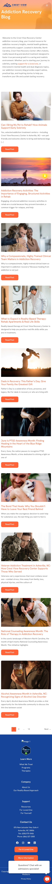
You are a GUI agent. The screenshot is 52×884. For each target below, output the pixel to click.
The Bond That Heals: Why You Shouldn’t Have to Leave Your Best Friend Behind (23, 508)
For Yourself (26, 813)
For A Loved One (26, 849)
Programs (26, 767)
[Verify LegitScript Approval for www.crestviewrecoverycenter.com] (26, 750)
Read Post (9, 150)
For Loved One (26, 810)
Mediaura (26, 874)
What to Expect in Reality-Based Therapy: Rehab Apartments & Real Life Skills (23, 320)
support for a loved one (28, 63)
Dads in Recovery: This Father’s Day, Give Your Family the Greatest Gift (23, 383)
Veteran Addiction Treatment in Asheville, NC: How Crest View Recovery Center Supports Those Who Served (26, 568)
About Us (26, 787)
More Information (26, 858)
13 (29, 729)
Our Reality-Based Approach (26, 790)
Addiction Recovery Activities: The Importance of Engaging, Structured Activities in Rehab (25, 193)
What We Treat (26, 764)
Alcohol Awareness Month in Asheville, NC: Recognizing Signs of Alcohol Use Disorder (24, 695)
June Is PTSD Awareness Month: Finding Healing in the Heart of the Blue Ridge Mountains (22, 443)
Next (47, 729)
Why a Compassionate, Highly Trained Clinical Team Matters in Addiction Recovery (26, 257)
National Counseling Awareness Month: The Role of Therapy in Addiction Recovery (24, 633)
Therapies (26, 771)
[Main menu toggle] (47, 5)
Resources (26, 806)
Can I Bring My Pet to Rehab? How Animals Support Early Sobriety (24, 126)
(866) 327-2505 (29, 836)
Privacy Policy (26, 879)
